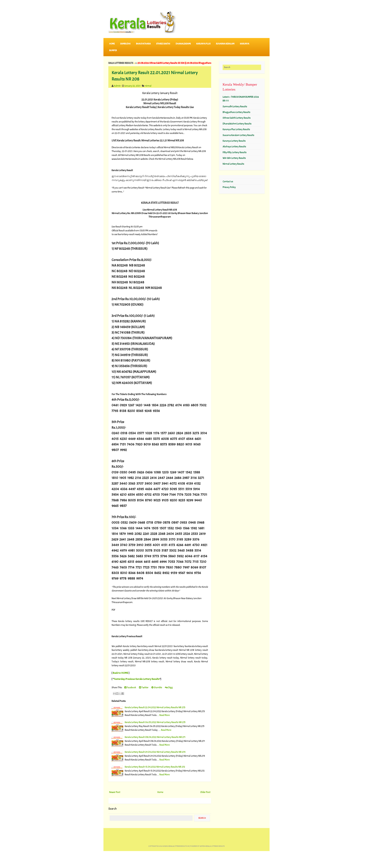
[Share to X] (119, 693)
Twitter (144, 687)
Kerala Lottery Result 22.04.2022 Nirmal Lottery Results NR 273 (155, 707)
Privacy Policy (229, 187)
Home (112, 43)
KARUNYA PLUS (203, 43)
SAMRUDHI (125, 43)
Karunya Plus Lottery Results (236, 129)
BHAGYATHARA (143, 43)
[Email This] (114, 693)
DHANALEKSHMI (183, 43)
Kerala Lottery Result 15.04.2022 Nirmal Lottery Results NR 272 (155, 766)
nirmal (148, 85)
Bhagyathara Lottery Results (236, 112)
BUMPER (113, 50)
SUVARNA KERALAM (225, 43)
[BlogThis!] (117, 693)
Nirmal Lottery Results (233, 163)
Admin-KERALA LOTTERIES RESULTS (212, 846)
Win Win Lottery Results (234, 158)
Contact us (228, 181)
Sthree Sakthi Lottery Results (237, 117)
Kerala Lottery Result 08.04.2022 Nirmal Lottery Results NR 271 (155, 737)
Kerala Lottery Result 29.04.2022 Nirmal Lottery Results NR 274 (155, 751)
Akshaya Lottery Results (234, 146)
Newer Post (114, 792)
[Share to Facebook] (122, 693)
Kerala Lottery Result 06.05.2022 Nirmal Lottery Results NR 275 (155, 722)
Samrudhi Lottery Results (235, 106)
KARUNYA (244, 43)
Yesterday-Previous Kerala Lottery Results (137, 679)
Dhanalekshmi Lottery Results (237, 123)
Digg (170, 687)
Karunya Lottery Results (234, 140)
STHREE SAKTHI (163, 43)
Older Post (205, 792)
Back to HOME (120, 673)
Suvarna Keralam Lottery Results (238, 135)
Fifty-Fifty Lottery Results (235, 152)
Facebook (131, 687)
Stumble (157, 687)
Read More (164, 715)
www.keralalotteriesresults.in (176, 846)
